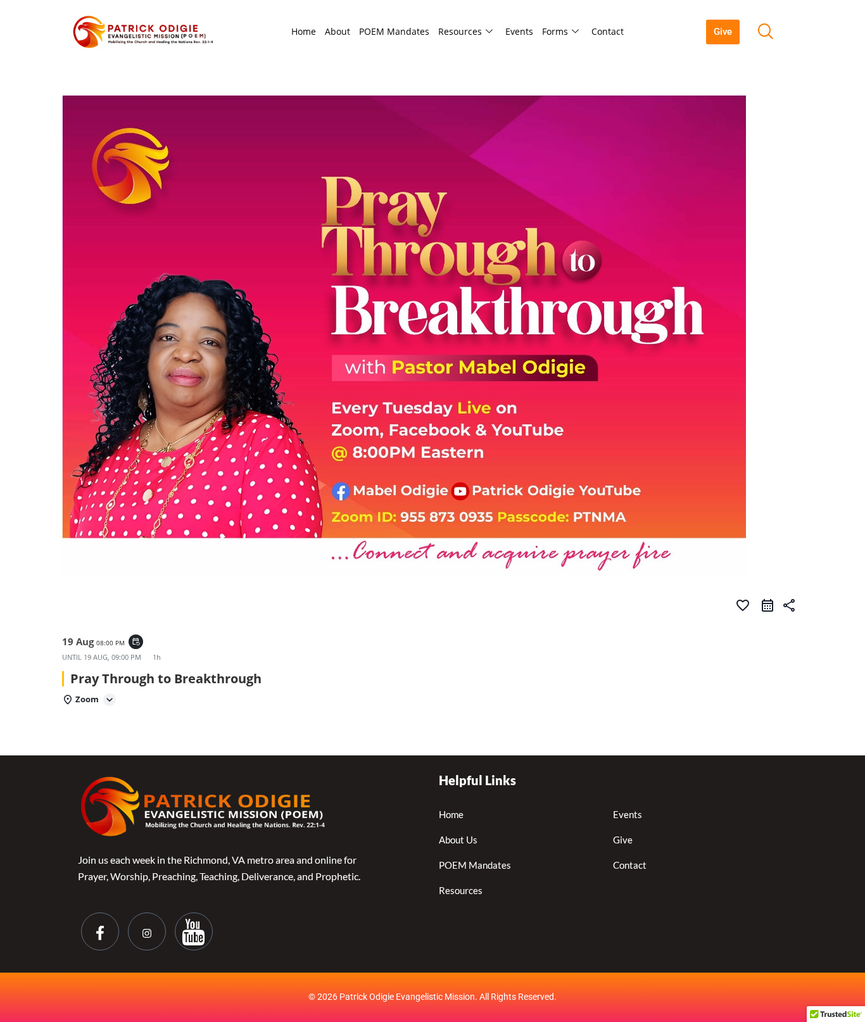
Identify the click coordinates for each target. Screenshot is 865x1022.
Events (519, 31)
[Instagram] (147, 931)
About (337, 31)
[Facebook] (100, 931)
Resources (460, 31)
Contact (607, 31)
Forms (555, 31)
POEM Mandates (394, 31)
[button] (765, 31)
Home (303, 31)
